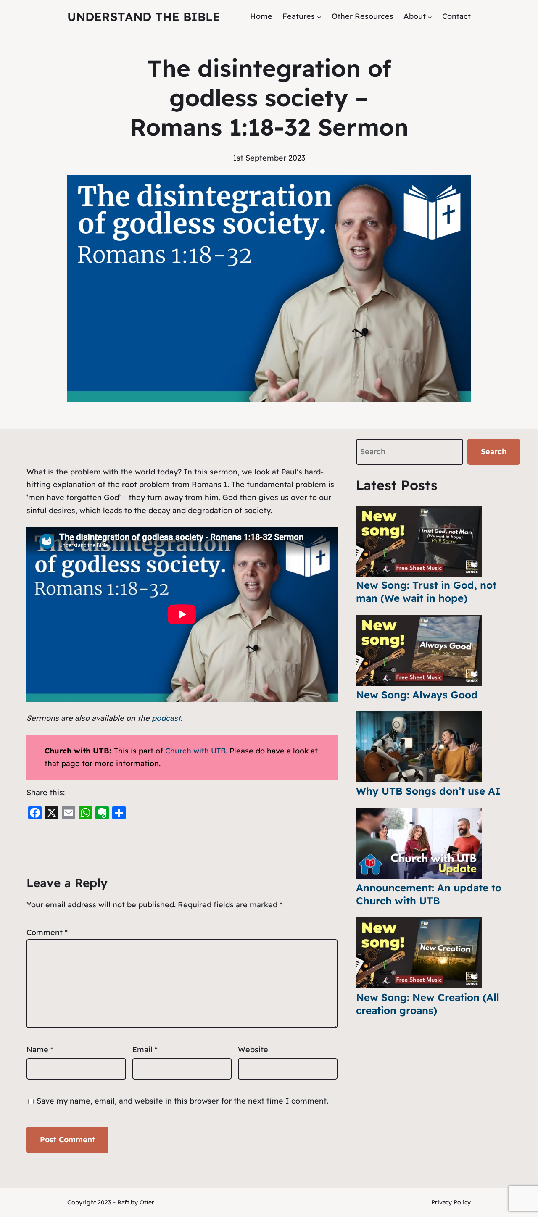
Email (145, 1049)
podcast (166, 718)
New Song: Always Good (417, 694)
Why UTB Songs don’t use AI (428, 791)
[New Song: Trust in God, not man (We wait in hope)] (419, 541)
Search (493, 451)
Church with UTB (195, 751)
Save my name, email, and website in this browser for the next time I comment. (182, 1101)
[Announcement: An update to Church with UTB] (419, 843)
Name (39, 1049)
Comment (47, 932)
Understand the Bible (143, 16)
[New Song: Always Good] (419, 650)
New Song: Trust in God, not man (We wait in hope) (426, 591)
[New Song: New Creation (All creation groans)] (419, 952)
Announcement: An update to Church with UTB (428, 894)
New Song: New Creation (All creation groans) (427, 1004)
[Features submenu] (319, 16)
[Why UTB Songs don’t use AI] (419, 746)
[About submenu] (429, 16)
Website (253, 1049)
